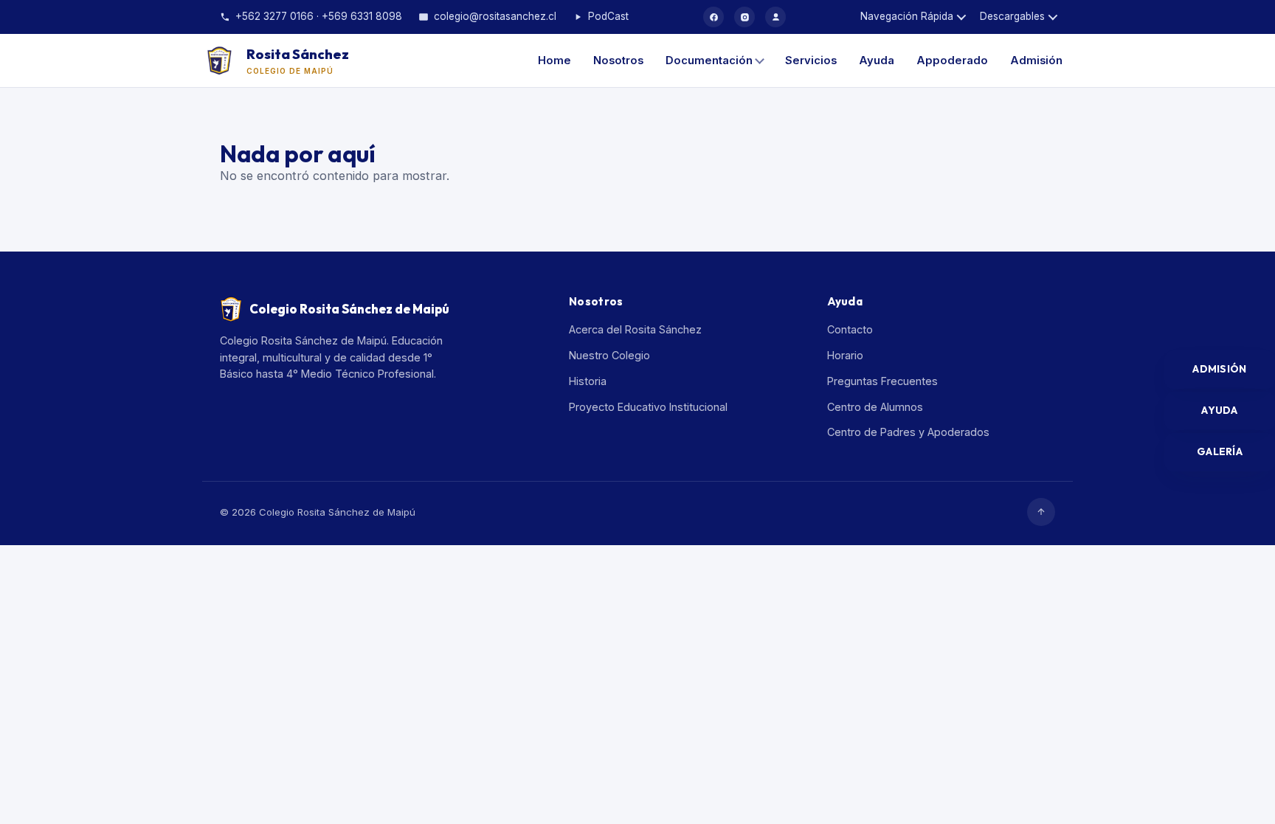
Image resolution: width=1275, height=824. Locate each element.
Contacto (850, 329)
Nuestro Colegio (609, 355)
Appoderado (952, 60)
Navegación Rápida (906, 16)
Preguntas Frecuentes (882, 381)
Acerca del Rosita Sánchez (635, 329)
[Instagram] (744, 17)
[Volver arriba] (1041, 512)
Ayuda (876, 60)
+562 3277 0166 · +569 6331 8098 (318, 16)
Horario (845, 355)
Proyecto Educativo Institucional (648, 407)
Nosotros (618, 60)
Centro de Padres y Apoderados (908, 432)
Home (554, 60)
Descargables (1012, 16)
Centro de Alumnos (875, 407)
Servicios (811, 60)
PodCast (608, 16)
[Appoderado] (775, 17)
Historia (588, 381)
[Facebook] (713, 17)
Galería (1220, 451)
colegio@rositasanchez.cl (495, 16)
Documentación (709, 60)
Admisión (1036, 60)
